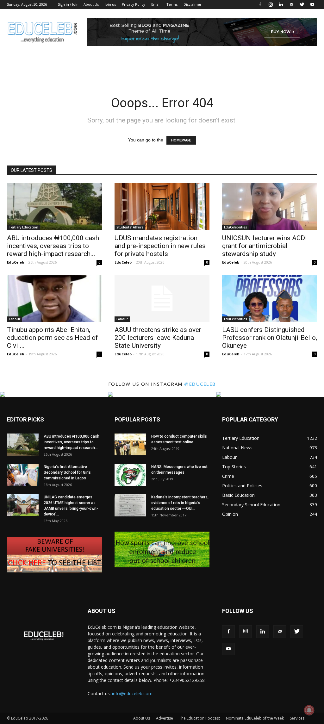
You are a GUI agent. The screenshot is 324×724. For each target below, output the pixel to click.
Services (297, 718)
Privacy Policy (133, 4)
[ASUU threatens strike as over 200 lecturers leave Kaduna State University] (162, 298)
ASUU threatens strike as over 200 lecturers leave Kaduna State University (158, 337)
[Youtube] (312, 4)
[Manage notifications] (309, 710)
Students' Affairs (129, 227)
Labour (14, 319)
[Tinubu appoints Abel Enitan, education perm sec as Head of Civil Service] (54, 298)
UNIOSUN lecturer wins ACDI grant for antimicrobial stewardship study (264, 246)
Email (155, 4)
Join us (110, 4)
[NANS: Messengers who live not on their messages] (130, 475)
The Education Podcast (199, 718)
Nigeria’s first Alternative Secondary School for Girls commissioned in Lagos (67, 472)
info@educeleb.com (132, 693)
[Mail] (291, 4)
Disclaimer (193, 4)
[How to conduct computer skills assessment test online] (130, 444)
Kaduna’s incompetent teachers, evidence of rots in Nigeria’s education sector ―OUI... (180, 503)
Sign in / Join (68, 4)
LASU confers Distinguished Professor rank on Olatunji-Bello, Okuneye (269, 337)
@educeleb (200, 384)
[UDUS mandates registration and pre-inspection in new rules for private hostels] (162, 206)
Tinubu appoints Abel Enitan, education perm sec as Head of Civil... (52, 337)
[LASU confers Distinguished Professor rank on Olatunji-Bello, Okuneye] (269, 298)
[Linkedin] (281, 4)
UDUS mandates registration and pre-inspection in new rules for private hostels (160, 246)
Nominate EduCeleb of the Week (255, 718)
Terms (172, 4)
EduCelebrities (235, 227)
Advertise (164, 718)
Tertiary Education (23, 227)
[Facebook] (260, 4)
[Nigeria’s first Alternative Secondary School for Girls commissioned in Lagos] (23, 475)
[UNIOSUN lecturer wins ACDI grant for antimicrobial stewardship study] (269, 206)
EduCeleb (15, 262)
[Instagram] (270, 4)
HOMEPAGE (181, 140)
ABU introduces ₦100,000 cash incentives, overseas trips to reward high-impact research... (53, 246)
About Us (91, 4)
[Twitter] (302, 4)
